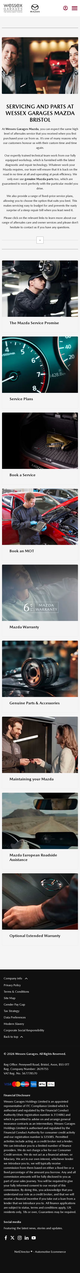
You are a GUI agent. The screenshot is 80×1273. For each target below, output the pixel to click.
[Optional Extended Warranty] (40, 901)
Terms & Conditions (16, 991)
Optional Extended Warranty (34, 935)
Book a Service (22, 475)
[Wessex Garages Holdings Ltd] (13, 8)
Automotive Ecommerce (50, 1251)
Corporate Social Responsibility (24, 1030)
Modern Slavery (14, 1024)
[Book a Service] (40, 441)
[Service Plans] (40, 365)
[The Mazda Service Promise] (40, 288)
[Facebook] (6, 1238)
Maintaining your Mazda (31, 779)
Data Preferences (15, 1017)
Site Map (9, 998)
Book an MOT (21, 551)
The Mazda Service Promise (34, 323)
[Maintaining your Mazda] (40, 745)
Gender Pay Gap (14, 1004)
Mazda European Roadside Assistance (33, 857)
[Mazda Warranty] (40, 593)
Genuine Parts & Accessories (34, 703)
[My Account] (65, 8)
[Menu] (74, 8)
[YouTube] (34, 1238)
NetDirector (22, 1251)
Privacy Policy (12, 985)
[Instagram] (20, 1238)
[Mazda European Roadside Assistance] (40, 821)
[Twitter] (12, 1238)
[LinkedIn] (27, 1238)
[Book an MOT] (40, 517)
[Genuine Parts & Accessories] (40, 669)
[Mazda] (35, 8)
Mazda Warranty (24, 627)
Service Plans (21, 399)
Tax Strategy (11, 1011)
